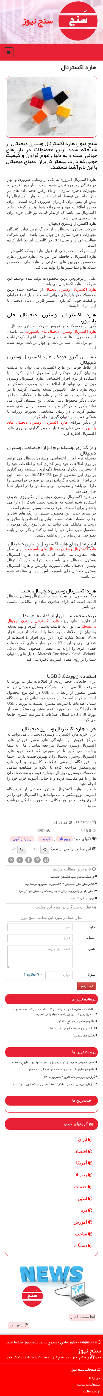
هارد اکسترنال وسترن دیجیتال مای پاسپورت (60, 332)
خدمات (81, 1186)
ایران (83, 1139)
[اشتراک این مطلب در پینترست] (37, 860)
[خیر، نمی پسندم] (21, 849)
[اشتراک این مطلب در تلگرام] (46, 860)
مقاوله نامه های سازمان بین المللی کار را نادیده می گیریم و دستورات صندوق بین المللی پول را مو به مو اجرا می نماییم (53, 1011)
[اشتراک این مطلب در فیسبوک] (28, 860)
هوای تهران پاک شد (82, 898)
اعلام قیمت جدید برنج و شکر (76, 1021)
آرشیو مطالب (91, 1391)
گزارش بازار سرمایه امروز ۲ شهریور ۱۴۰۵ (69, 1077)
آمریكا (82, 1163)
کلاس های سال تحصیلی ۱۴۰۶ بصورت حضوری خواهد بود (59, 884)
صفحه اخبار (80, 1317)
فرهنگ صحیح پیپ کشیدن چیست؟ (71, 876)
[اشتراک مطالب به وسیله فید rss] (11, 860)
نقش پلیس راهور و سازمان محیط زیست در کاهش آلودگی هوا (56, 891)
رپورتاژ (64, 839)
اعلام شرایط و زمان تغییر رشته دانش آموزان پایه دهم (62, 1069)
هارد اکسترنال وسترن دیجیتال (70, 289)
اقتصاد (81, 1151)
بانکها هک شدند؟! (83, 1035)
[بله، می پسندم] (44, 849)
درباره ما (94, 1378)
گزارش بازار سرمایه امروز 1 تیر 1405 (72, 1028)
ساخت (81, 1234)
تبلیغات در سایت (88, 1384)
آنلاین (83, 1198)
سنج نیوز (38, 20)
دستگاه (81, 1245)
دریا (84, 1210)
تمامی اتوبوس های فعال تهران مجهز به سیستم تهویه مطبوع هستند (53, 1062)
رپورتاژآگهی (22, 839)
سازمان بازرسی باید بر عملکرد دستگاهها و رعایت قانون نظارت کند (53, 1084)
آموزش (81, 1222)
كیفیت (45, 839)
